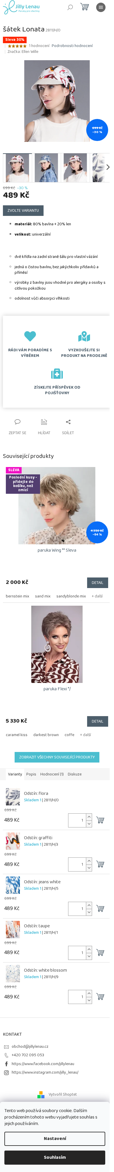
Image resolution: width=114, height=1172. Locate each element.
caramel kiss (16, 735)
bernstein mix (17, 596)
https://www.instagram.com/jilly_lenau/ (45, 1072)
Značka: (23, 51)
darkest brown (46, 735)
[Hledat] (70, 7)
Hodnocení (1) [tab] (52, 774)
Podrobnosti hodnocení (72, 46)
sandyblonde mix (71, 596)
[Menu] (101, 7)
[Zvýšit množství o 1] (89, 817)
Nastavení (55, 1138)
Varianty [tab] (15, 774)
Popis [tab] (31, 774)
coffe (69, 735)
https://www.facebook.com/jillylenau (43, 1064)
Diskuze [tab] (75, 774)
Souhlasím (55, 1157)
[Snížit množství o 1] (89, 823)
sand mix (43, 596)
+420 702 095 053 (28, 1055)
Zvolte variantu (23, 210)
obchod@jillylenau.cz (30, 1046)
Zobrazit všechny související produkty (57, 757)
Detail (97, 583)
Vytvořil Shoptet (63, 1095)
